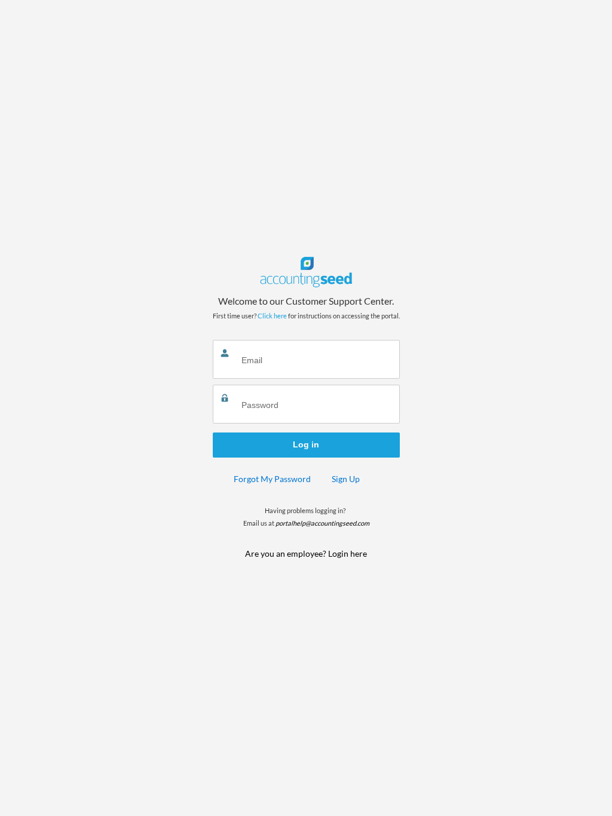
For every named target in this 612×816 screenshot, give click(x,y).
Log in (306, 444)
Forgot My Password (272, 479)
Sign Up (346, 479)
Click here (272, 316)
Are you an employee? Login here (306, 553)
